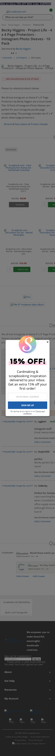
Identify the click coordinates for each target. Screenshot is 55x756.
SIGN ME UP (27, 405)
